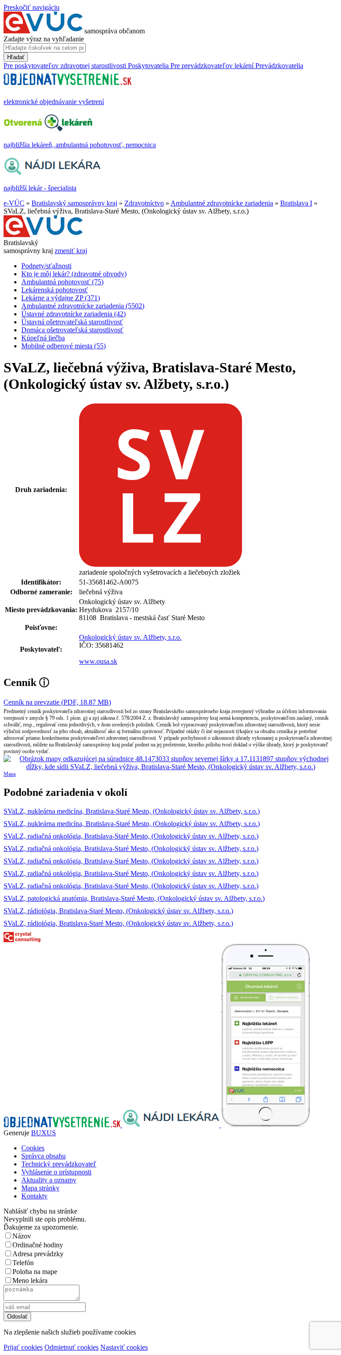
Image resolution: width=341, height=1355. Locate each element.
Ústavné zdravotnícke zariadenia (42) (73, 314)
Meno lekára (30, 1280)
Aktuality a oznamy (48, 1180)
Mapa (10, 774)
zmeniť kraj (71, 250)
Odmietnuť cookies (71, 1347)
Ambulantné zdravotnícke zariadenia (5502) (82, 306)
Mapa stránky (40, 1188)
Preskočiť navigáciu (31, 7)
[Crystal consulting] (22, 940)
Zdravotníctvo (144, 203)
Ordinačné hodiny (37, 1245)
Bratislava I (296, 203)
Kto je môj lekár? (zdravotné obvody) (74, 274)
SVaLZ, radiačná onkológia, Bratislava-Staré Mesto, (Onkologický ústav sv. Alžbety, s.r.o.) (131, 836)
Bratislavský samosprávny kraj (74, 203)
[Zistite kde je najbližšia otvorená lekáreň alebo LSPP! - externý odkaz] (265, 1125)
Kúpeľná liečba (43, 338)
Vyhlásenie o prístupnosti (56, 1172)
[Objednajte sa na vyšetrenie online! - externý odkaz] (63, 1125)
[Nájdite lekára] (171, 1125)
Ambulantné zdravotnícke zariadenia (221, 203)
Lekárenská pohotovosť (54, 290)
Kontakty (34, 1196)
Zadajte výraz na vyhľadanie (44, 39)
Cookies (32, 1148)
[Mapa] (170, 763)
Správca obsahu (43, 1156)
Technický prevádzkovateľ (58, 1164)
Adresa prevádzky (37, 1254)
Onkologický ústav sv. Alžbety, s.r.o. (130, 637)
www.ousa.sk (98, 661)
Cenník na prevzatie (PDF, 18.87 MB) (57, 702)
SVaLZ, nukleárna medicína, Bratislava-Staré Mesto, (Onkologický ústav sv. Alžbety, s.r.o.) (132, 811)
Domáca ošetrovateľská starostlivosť (72, 330)
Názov (21, 1236)
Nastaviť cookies (124, 1347)
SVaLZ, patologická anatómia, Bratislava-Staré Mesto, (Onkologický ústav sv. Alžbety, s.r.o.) (134, 898)
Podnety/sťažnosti (46, 266)
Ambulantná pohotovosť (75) (62, 282)
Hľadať (15, 57)
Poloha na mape (34, 1271)
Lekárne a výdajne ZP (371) (60, 298)
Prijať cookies (23, 1347)
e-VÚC (14, 203)
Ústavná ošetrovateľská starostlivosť (72, 322)
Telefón (23, 1262)
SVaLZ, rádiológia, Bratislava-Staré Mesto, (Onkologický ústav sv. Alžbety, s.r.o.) (118, 911)
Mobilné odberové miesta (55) (63, 346)
